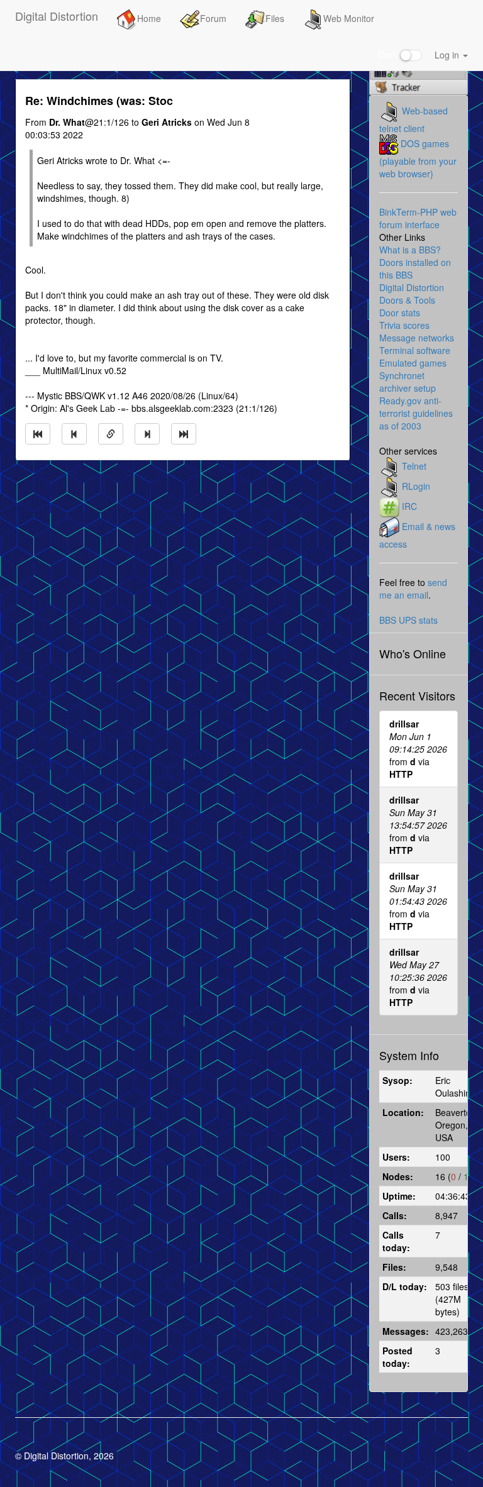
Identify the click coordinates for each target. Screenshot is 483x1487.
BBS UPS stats (408, 620)
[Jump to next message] (147, 434)
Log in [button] (448, 54)
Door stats (399, 312)
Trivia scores (404, 325)
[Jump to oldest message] (37, 434)
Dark (389, 54)
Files (274, 18)
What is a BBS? (410, 249)
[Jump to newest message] (183, 434)
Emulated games (413, 363)
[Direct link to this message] (110, 434)
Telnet (414, 466)
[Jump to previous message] (74, 434)
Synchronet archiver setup (407, 381)
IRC (409, 506)
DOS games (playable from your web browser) (418, 158)
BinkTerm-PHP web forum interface (418, 218)
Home (149, 18)
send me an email (413, 588)
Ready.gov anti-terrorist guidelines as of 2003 (416, 413)
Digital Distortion (56, 16)
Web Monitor (348, 18)
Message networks (416, 337)
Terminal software (414, 350)
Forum (213, 18)
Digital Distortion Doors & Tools (411, 293)
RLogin (416, 486)
